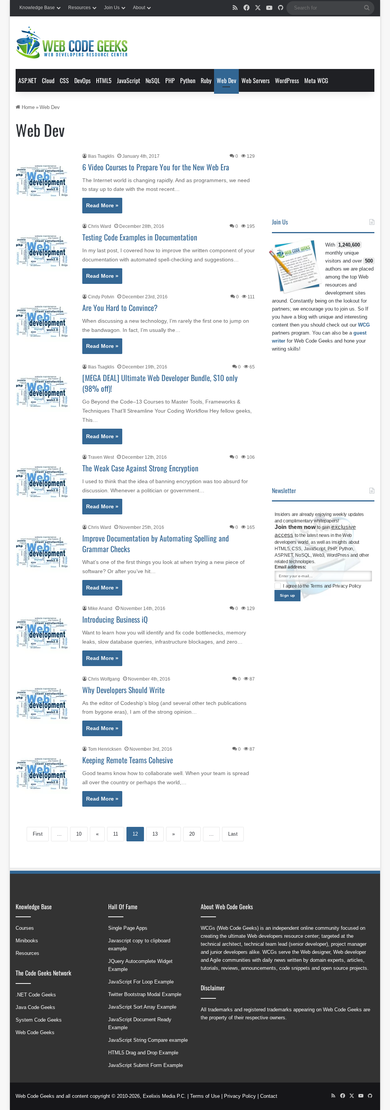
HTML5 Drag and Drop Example (143, 1053)
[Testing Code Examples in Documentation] (44, 251)
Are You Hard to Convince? (120, 307)
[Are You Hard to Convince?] (44, 321)
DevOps (82, 80)
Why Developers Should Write (123, 689)
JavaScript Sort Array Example (142, 1007)
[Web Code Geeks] (72, 42)
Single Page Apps (127, 928)
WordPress (287, 80)
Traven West (101, 457)
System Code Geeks (39, 1020)
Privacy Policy (346, 586)
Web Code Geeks (35, 1032)
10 (79, 834)
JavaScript (128, 80)
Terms (317, 586)
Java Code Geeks (35, 1007)
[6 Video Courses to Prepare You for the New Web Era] (44, 181)
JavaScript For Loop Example (141, 982)
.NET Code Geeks (36, 995)
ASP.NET (27, 80)
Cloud (48, 80)
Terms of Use (205, 1096)
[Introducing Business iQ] (44, 633)
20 (192, 834)
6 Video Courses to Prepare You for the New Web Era (155, 167)
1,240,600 (349, 245)
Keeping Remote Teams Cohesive (127, 760)
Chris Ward (99, 226)
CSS (64, 80)
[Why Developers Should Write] (44, 703)
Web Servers (255, 80)
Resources (79, 7)
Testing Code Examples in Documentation (139, 237)
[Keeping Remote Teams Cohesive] (44, 773)
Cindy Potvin (101, 297)
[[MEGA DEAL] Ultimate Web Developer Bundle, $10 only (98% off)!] (44, 391)
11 (115, 834)
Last (233, 834)
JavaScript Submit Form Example (145, 1065)
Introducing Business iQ (115, 619)
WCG (364, 325)
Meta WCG (316, 80)
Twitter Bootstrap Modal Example (144, 994)
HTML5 (104, 80)
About (139, 7)
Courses (25, 928)
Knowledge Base (37, 7)
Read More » (102, 205)
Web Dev (226, 80)
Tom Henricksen (104, 749)
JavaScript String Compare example (148, 1040)
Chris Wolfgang (104, 679)
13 (155, 834)
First (38, 834)
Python (187, 80)
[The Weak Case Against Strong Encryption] (44, 482)
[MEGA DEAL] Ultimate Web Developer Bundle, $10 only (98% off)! (160, 383)
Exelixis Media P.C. (164, 1096)
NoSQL (152, 80)
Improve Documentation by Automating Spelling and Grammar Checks (155, 543)
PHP (170, 80)
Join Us (112, 7)
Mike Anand (100, 608)
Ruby (206, 80)
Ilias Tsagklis (101, 156)
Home (27, 107)
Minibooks (27, 940)
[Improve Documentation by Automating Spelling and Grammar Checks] (44, 552)
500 (369, 261)
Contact (268, 1096)
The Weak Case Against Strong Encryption (140, 468)
